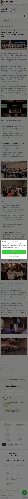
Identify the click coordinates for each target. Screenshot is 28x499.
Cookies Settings (14, 256)
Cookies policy (16, 247)
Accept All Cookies (14, 252)
